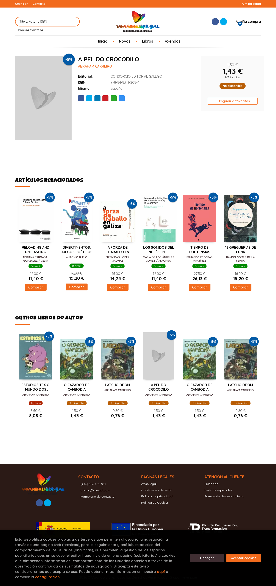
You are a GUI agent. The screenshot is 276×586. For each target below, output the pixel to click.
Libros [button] (147, 41)
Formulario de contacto (97, 496)
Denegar (207, 558)
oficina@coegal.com (95, 490)
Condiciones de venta (156, 490)
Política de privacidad (156, 496)
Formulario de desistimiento (224, 496)
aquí (161, 571)
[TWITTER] (223, 21)
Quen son (21, 3)
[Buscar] (74, 21)
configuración (47, 577)
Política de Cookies (155, 502)
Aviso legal (149, 484)
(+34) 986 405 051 (93, 484)
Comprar (35, 287)
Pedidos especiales (218, 490)
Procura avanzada (30, 30)
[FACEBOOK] (215, 21)
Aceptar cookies (243, 558)
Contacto (39, 3)
